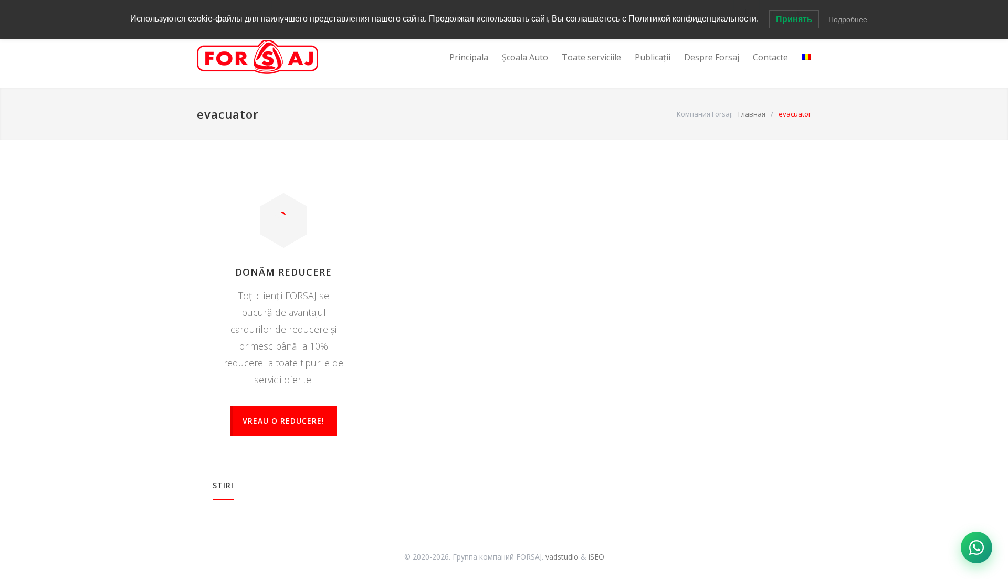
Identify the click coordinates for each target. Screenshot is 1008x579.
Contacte (770, 57)
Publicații (652, 57)
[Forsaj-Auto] (294, 57)
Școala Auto (525, 57)
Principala (468, 57)
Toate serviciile (591, 57)
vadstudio (562, 557)
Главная (751, 114)
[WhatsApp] (976, 547)
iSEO (596, 557)
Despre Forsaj (711, 57)
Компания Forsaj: (705, 114)
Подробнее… (851, 19)
